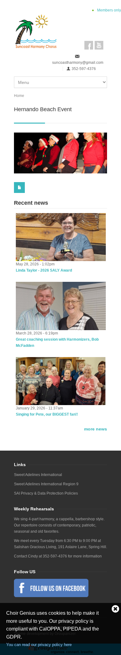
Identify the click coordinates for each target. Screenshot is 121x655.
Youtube (99, 45)
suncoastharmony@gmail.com (77, 62)
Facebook (88, 45)
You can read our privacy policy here (39, 644)
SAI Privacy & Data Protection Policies (46, 493)
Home (19, 96)
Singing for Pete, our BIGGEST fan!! (47, 414)
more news (95, 428)
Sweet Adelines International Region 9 (46, 484)
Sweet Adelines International (38, 475)
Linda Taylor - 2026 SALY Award (44, 270)
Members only (109, 10)
